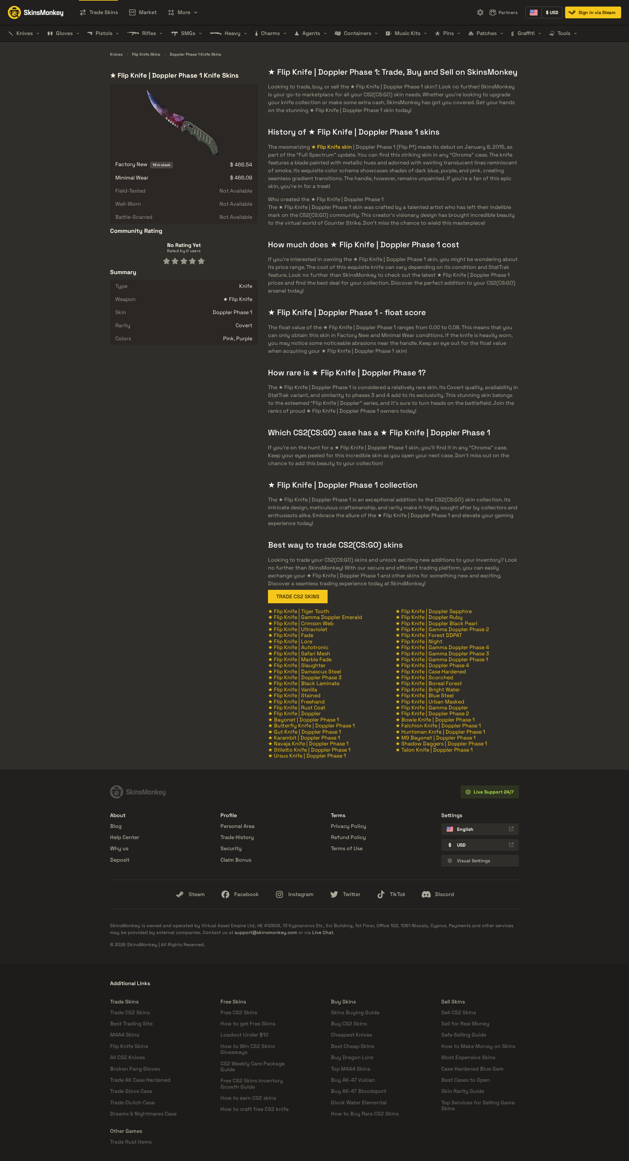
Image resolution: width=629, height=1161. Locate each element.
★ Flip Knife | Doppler (294, 713)
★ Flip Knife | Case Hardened (430, 671)
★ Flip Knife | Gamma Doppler (431, 707)
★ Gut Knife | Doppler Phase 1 (304, 731)
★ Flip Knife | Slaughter (297, 665)
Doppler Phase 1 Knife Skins (195, 54)
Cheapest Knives (351, 1034)
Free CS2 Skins (238, 1012)
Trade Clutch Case (132, 1102)
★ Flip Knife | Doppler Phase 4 (432, 665)
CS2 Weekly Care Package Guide (252, 1066)
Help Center (124, 837)
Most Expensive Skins (468, 1057)
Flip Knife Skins (146, 54)
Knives (116, 54)
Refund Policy (348, 837)
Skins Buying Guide (355, 1012)
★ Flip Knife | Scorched (424, 677)
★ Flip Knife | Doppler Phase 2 (432, 713)
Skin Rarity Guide (462, 1091)
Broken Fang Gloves (135, 1068)
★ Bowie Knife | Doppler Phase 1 (435, 719)
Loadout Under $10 (244, 1034)
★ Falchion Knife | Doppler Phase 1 (438, 725)
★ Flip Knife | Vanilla (292, 689)
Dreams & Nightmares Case (143, 1113)
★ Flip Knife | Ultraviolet (297, 629)
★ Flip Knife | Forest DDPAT (428, 635)
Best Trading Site (131, 1023)
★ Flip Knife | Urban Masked (429, 701)
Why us (119, 848)
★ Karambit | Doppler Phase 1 (304, 737)
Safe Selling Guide (463, 1034)
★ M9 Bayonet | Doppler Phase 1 (435, 737)
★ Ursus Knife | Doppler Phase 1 (307, 755)
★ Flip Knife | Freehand (296, 701)
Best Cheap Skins (352, 1046)
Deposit (119, 859)
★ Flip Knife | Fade (290, 635)
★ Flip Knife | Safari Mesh (299, 653)
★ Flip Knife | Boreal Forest (428, 683)
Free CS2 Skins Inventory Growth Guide (251, 1083)
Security (231, 848)
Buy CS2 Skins (349, 1023)
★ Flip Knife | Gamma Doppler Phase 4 (442, 647)
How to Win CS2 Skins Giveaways (247, 1049)
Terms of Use (347, 848)
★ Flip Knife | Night (418, 641)
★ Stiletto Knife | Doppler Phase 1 (309, 749)
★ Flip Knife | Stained (294, 695)
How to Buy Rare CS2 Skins (365, 1113)
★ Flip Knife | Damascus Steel (304, 671)
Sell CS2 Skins (458, 1012)
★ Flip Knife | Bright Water (427, 689)
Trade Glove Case (131, 1091)
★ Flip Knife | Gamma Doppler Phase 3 (442, 653)
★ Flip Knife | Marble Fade (300, 659)
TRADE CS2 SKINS (297, 596)
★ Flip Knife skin (331, 146)
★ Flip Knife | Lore (290, 641)
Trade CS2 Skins (130, 1012)
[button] (182, 12)
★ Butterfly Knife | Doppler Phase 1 (311, 725)
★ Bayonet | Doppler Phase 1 (303, 719)
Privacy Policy (348, 826)
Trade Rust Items (131, 1141)
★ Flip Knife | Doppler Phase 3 (305, 677)
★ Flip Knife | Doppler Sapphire (433, 611)
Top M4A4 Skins (350, 1068)
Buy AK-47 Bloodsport (358, 1091)
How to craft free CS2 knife (254, 1109)
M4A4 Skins (124, 1034)
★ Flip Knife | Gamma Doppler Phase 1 (441, 659)
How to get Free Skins (247, 1023)
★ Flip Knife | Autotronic (298, 647)
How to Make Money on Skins (478, 1046)
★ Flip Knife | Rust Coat (296, 707)
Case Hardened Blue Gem (472, 1068)
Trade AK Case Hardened (140, 1080)
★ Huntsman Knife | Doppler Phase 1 (440, 731)
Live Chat (322, 932)
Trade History (237, 837)
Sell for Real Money (465, 1023)
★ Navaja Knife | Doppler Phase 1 (308, 743)
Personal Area (237, 826)
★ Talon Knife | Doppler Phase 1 (434, 749)
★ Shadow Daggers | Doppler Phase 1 (441, 743)
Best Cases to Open (465, 1080)
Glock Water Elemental (359, 1102)
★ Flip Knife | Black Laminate (303, 683)
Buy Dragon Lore (352, 1057)
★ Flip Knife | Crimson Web (301, 623)
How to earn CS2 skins (248, 1098)
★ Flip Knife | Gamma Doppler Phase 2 (442, 629)
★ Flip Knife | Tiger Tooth (298, 611)
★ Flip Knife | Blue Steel (424, 695)
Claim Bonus (235, 859)
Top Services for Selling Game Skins (478, 1105)
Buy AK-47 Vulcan (353, 1080)
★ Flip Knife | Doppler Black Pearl (436, 623)
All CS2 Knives (127, 1057)
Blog (116, 826)
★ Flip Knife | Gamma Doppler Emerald (315, 617)
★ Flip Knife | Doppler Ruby (429, 617)
